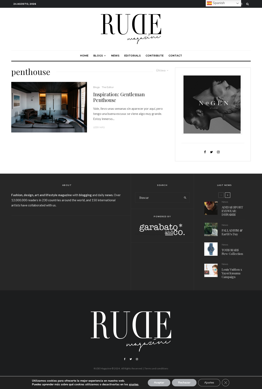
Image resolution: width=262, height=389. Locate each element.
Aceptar (159, 382)
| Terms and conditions (155, 368)
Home (84, 55)
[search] (185, 197)
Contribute (155, 55)
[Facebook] (125, 359)
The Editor (108, 87)
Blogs (98, 55)
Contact (175, 55)
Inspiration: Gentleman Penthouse (119, 97)
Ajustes (209, 382)
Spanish (218, 3)
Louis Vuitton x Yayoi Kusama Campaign (232, 273)
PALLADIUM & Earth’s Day (232, 232)
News (115, 55)
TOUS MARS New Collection (232, 252)
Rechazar (184, 382)
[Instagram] (137, 359)
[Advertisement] (67, 250)
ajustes (133, 384)
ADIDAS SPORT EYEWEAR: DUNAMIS (232, 210)
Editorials (132, 55)
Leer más (99, 127)
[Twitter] (131, 359)
